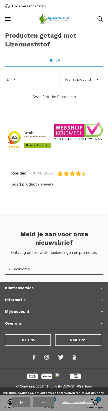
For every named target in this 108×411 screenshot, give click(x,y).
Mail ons (78, 340)
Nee (43, 402)
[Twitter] (61, 357)
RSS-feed (84, 386)
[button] (7, 19)
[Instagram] (46, 357)
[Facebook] (34, 357)
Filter (53, 60)
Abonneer (88, 268)
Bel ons (28, 340)
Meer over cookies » (77, 402)
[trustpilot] (78, 130)
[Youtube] (74, 357)
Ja (21, 402)
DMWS (68, 386)
